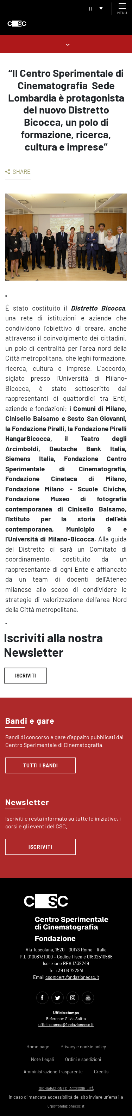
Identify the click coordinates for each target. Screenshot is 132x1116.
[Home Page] (17, 23)
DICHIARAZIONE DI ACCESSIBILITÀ (66, 1088)
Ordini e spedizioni (83, 1059)
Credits (101, 1071)
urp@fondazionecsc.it (66, 1106)
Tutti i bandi (40, 765)
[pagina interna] (66, 44)
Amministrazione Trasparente (53, 1071)
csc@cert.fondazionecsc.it (72, 977)
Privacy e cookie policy (83, 1046)
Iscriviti (25, 676)
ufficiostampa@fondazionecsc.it (66, 1024)
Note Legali (42, 1059)
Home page (37, 1046)
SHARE (21, 171)
